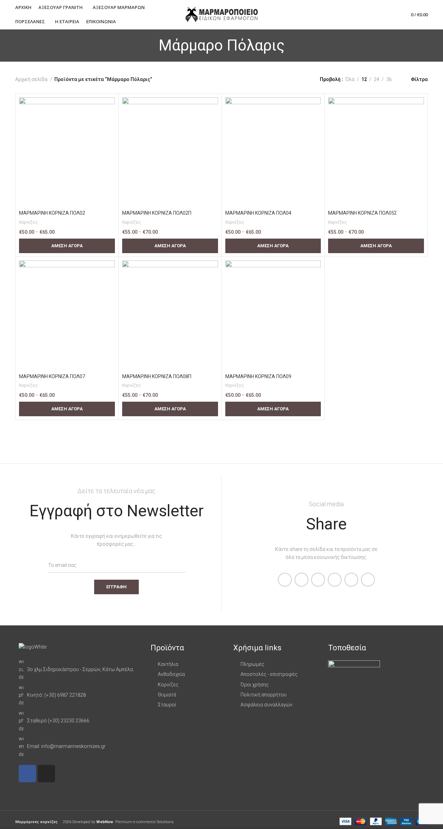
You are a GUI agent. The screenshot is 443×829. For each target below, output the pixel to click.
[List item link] (81, 669)
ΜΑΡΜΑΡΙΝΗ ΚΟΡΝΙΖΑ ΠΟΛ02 (52, 213)
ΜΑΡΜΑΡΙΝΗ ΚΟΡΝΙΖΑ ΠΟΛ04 (258, 213)
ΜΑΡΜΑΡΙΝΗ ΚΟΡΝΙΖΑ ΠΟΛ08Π (156, 376)
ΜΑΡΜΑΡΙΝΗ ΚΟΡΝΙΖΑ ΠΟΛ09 (258, 376)
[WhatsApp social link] (335, 580)
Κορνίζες (28, 222)
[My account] (369, 15)
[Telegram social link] (351, 580)
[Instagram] (46, 773)
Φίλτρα (419, 79)
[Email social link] (318, 580)
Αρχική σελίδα (31, 79)
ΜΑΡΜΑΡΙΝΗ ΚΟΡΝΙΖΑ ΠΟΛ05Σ (362, 213)
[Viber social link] (368, 580)
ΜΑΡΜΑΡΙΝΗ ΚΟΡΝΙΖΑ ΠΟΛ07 (52, 376)
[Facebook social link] (285, 580)
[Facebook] (27, 773)
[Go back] (150, 45)
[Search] (381, 15)
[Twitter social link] (301, 580)
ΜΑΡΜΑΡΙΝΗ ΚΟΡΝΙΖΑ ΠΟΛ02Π (156, 213)
